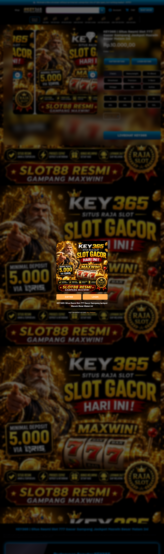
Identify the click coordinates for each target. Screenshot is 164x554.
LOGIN (95, 296)
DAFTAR (69, 296)
